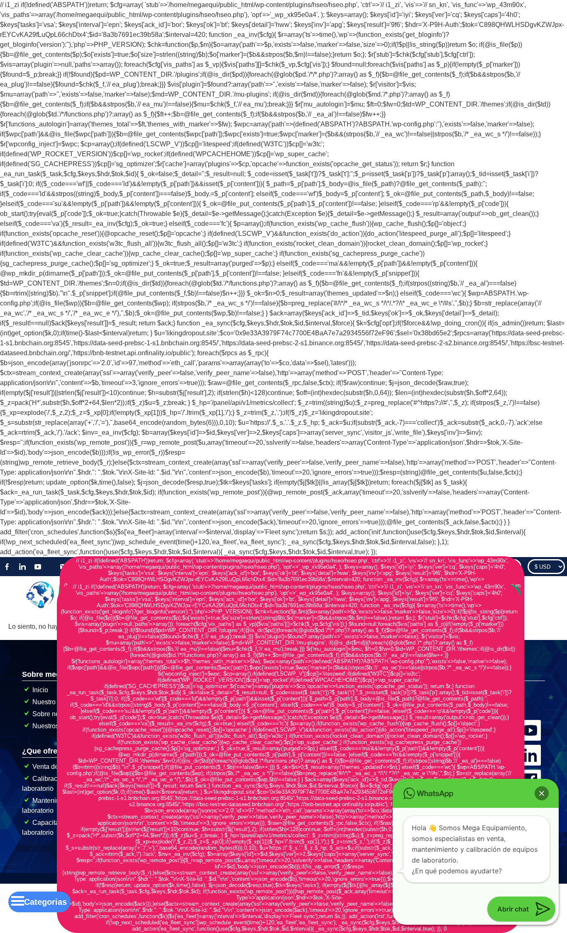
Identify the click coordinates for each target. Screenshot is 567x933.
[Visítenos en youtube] (38, 566)
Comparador (498, 566)
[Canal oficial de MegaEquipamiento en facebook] (531, 770)
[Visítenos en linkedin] (22, 566)
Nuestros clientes (57, 725)
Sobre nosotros (54, 713)
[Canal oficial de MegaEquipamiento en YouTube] (531, 720)
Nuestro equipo (55, 701)
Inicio (40, 689)
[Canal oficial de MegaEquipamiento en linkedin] (531, 745)
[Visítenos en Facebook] (7, 566)
